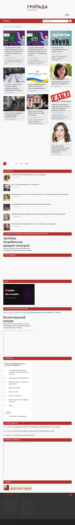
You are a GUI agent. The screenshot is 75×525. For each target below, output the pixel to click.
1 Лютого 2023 (57, 54)
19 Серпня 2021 (57, 154)
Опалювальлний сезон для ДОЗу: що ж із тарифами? (29, 174)
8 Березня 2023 (34, 57)
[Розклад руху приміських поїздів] (14, 312)
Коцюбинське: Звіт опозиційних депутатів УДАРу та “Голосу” (59, 49)
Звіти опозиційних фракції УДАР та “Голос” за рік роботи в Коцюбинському (37, 86)
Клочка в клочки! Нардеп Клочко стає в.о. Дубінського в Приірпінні (33, 224)
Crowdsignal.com (22, 416)
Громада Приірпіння (10, 495)
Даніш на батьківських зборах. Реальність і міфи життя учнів (36, 113)
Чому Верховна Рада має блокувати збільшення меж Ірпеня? (31, 204)
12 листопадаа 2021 (35, 117)
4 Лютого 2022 (10, 92)
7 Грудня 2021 (33, 90)
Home (6, 26)
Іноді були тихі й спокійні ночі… (25, 435)
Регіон (11, 26)
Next (26, 163)
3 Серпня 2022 (57, 86)
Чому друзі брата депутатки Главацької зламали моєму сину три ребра (36, 427)
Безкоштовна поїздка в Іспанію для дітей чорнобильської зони (33, 431)
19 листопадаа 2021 (58, 112)
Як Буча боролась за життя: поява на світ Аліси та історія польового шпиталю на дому (40, 194)
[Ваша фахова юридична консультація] (17, 487)
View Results (13, 416)
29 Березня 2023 (10, 57)
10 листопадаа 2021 (11, 119)
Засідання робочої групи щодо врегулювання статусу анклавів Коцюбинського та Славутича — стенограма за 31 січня (37, 51)
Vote (8, 412)
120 (16, 164)
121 (21, 164)
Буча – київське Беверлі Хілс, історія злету (25, 184)
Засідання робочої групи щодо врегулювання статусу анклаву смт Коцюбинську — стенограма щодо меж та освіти (14, 51)
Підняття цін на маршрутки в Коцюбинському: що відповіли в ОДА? (14, 115)
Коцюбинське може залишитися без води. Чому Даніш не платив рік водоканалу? (38, 214)
